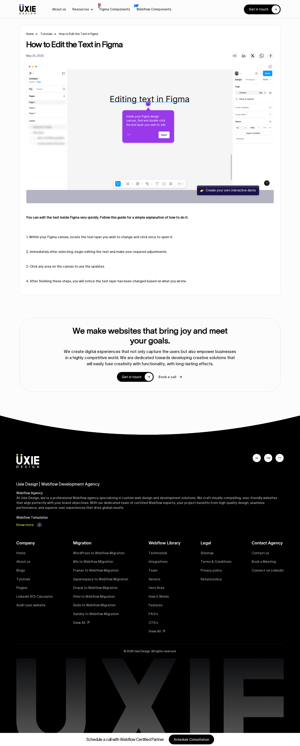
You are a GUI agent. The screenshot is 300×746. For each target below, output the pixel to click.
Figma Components (115, 9)
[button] (82, 9)
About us (59, 9)
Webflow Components (154, 9)
